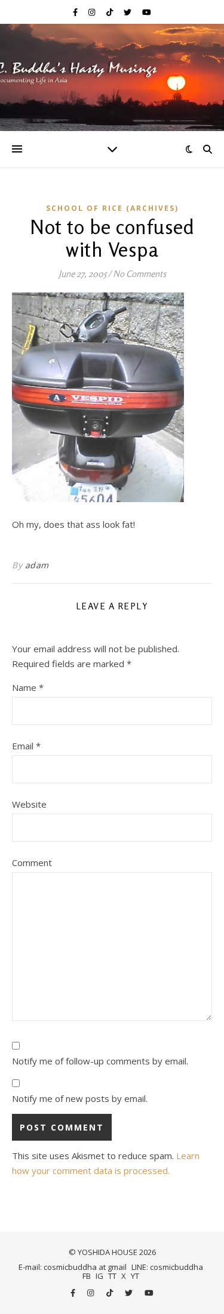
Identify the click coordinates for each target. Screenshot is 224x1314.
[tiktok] (110, 12)
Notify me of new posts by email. (80, 1098)
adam (37, 565)
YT (135, 1276)
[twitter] (128, 12)
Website (29, 804)
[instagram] (92, 12)
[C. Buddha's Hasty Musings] (112, 77)
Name (28, 687)
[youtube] (146, 12)
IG (99, 1276)
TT (112, 1276)
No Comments (139, 273)
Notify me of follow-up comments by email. (100, 1061)
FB (86, 1276)
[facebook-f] (76, 12)
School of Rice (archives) (112, 208)
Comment (32, 862)
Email (26, 746)
